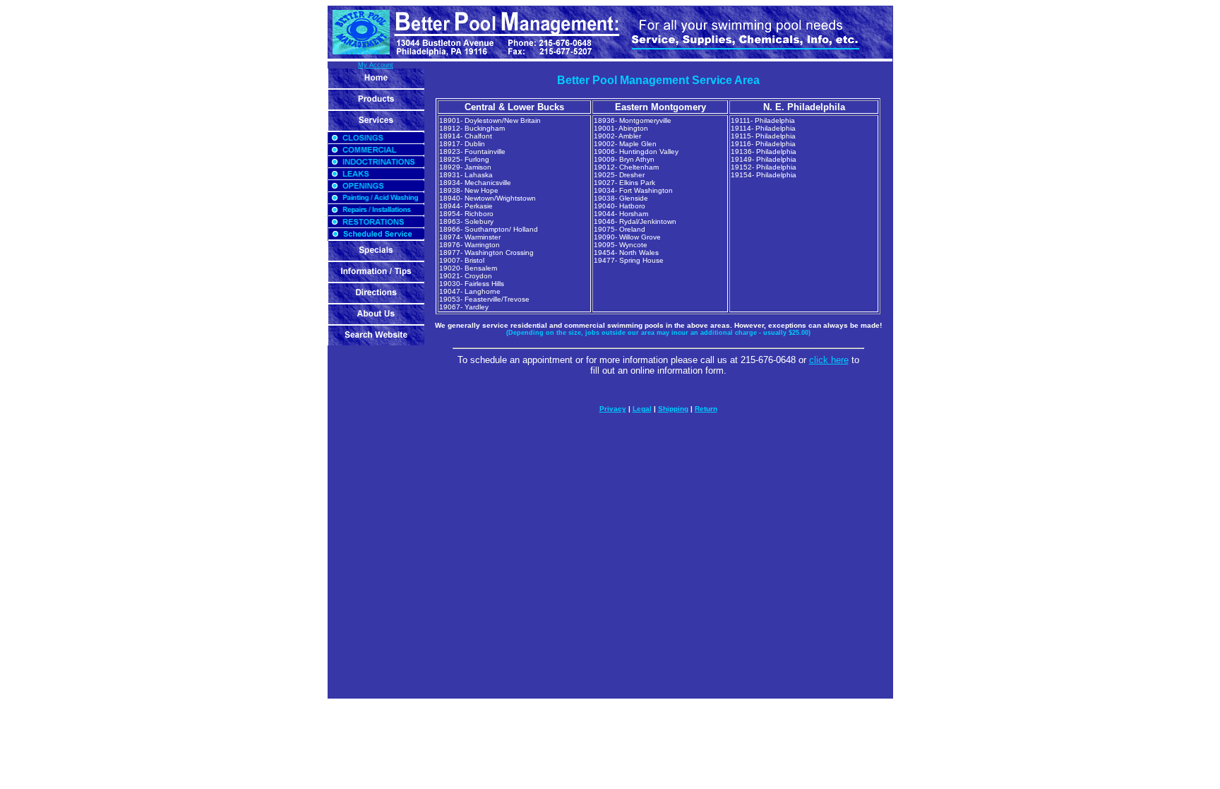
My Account (375, 65)
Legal (642, 409)
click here (829, 360)
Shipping (673, 409)
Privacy (612, 409)
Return (706, 409)
